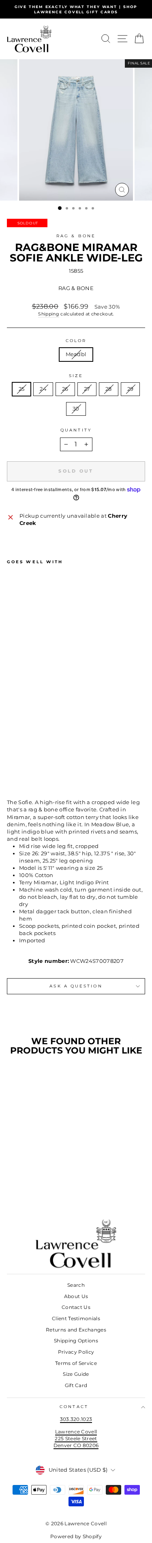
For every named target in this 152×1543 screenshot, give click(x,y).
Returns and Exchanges (76, 1330)
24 (43, 389)
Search (76, 1285)
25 (22, 389)
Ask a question (75, 986)
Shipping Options (76, 1341)
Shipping (48, 314)
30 (76, 409)
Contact (74, 1406)
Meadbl (76, 354)
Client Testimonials (76, 1318)
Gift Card (76, 1385)
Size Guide (76, 1374)
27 (87, 389)
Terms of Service (76, 1363)
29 (130, 389)
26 (65, 389)
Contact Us (76, 1307)
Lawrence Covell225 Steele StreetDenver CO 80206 (76, 1438)
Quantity (76, 430)
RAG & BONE (76, 236)
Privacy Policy (76, 1352)
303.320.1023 (76, 1419)
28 (108, 389)
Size (76, 375)
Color (76, 340)
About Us (76, 1296)
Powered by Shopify (76, 1536)
